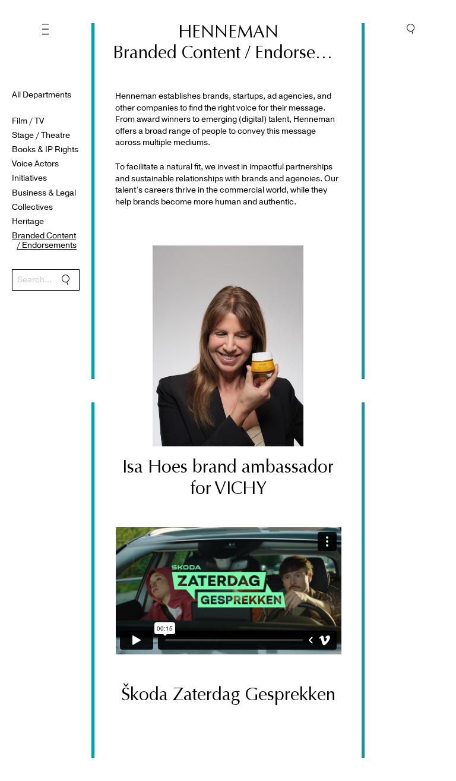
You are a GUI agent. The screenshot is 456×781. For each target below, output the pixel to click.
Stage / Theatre (41, 135)
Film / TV (28, 121)
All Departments (41, 95)
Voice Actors (35, 163)
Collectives (32, 207)
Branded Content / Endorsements (47, 240)
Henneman (228, 31)
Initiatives (29, 178)
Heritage (28, 221)
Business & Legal (44, 193)
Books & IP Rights (45, 149)
